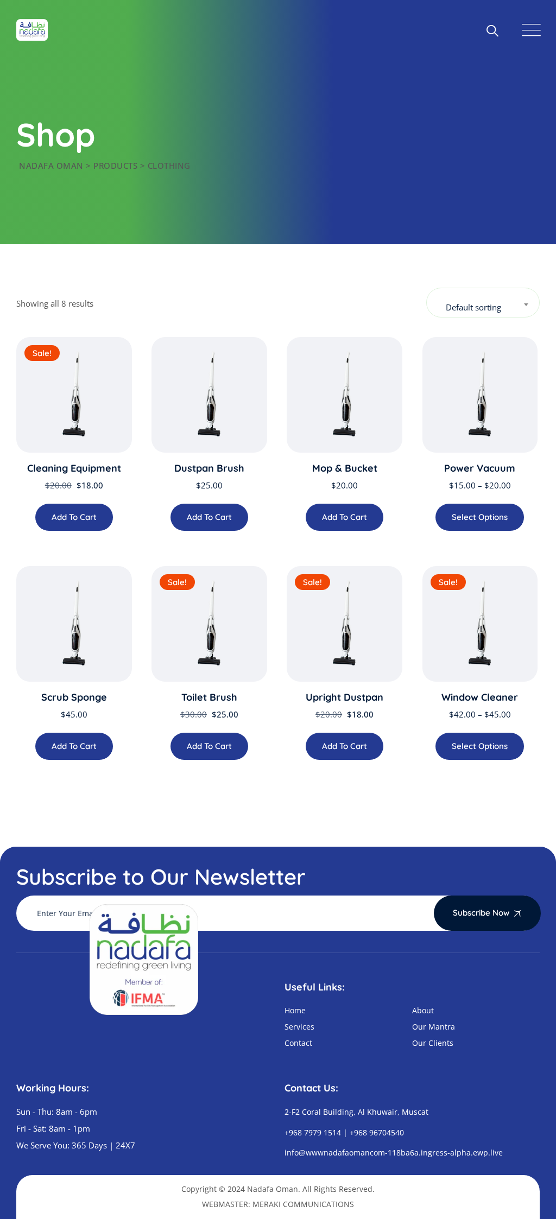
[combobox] (483, 303)
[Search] (492, 30)
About (423, 1010)
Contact (298, 1043)
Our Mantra (433, 1026)
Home (295, 1010)
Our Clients (432, 1043)
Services (299, 1026)
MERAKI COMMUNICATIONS (303, 1204)
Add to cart (74, 517)
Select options (480, 517)
